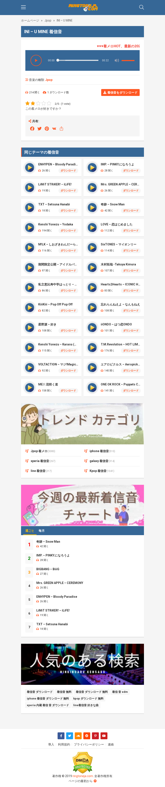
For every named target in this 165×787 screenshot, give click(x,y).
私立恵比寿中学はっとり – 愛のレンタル (58, 284)
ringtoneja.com (83, 776)
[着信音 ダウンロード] (82, 7)
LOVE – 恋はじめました (117, 224)
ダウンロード (68, 170)
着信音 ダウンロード (40, 691)
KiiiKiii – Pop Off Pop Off (55, 304)
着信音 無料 (64, 691)
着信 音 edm (120, 691)
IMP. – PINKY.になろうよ (117, 164)
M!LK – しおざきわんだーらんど (58, 244)
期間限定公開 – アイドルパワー (58, 264)
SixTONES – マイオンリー (118, 244)
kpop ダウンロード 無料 (88, 698)
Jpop (47, 20)
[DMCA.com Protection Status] (82, 763)
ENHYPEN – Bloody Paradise (58, 164)
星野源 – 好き (47, 324)
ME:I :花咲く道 (48, 384)
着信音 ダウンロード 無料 (92, 691)
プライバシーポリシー (89, 744)
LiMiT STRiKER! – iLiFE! (55, 184)
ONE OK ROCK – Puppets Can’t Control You (121, 384)
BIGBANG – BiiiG (47, 569)
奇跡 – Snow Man (113, 204)
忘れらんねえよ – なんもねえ (120, 304)
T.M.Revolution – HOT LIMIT (121, 344)
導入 (51, 744)
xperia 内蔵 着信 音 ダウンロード (48, 705)
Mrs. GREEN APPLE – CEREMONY (121, 184)
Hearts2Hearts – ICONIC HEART (121, 284)
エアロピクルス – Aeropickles (121, 364)
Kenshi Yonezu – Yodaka (55, 224)
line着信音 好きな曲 (86, 705)
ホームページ (30, 20)
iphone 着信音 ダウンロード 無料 (48, 698)
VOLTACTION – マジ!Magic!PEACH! (58, 364)
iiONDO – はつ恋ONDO (116, 324)
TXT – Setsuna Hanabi (54, 204)
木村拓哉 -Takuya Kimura (118, 264)
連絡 (111, 744)
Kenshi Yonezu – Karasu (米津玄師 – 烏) (58, 344)
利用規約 (64, 744)
